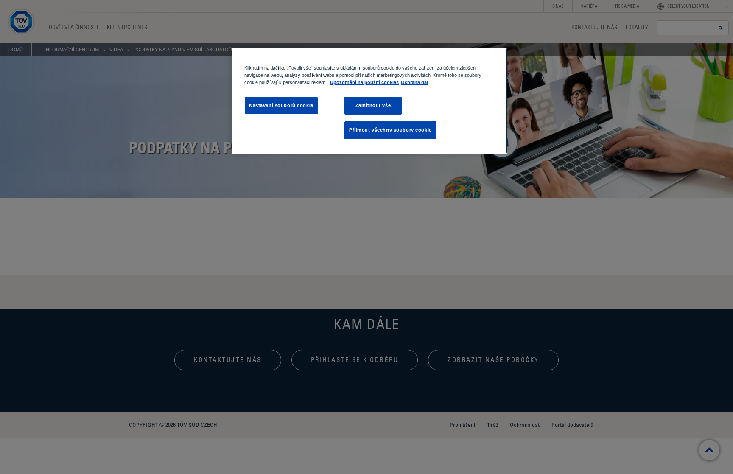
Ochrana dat (414, 82)
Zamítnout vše (373, 105)
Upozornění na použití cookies (364, 82)
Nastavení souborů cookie (281, 105)
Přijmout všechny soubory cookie (390, 129)
